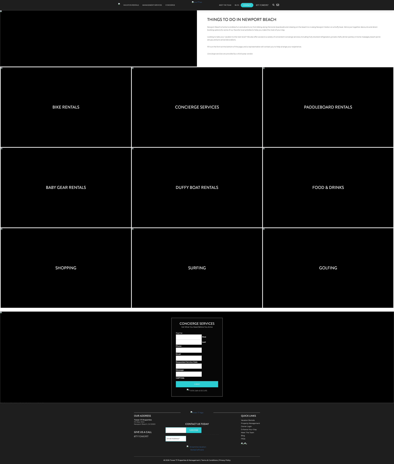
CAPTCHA (180, 378)
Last (204, 342)
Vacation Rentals (131, 5)
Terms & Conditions (209, 460)
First (204, 337)
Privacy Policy (225, 460)
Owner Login (246, 426)
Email (178, 354)
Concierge (170, 5)
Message (180, 370)
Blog (237, 5)
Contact (247, 5)
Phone (179, 346)
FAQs (243, 439)
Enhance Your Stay (249, 429)
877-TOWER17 (141, 436)
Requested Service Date (187, 362)
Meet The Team (225, 5)
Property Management (250, 423)
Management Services (152, 5)
